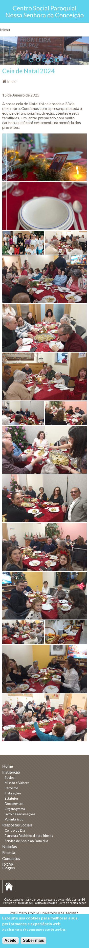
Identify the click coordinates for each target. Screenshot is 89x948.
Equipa (10, 778)
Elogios (8, 867)
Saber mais (33, 940)
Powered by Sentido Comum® (65, 899)
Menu (5, 29)
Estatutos (12, 798)
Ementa (8, 852)
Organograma (15, 809)
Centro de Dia (15, 830)
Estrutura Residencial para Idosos (29, 836)
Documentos (14, 804)
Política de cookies (45, 902)
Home (7, 766)
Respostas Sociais (17, 824)
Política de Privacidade (17, 902)
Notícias (9, 846)
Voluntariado (14, 819)
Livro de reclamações (20, 814)
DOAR (8, 864)
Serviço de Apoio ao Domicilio (26, 841)
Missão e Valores (17, 783)
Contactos (11, 858)
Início (12, 81)
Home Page (8, 886)
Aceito (10, 940)
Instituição (11, 772)
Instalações (13, 793)
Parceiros (11, 788)
